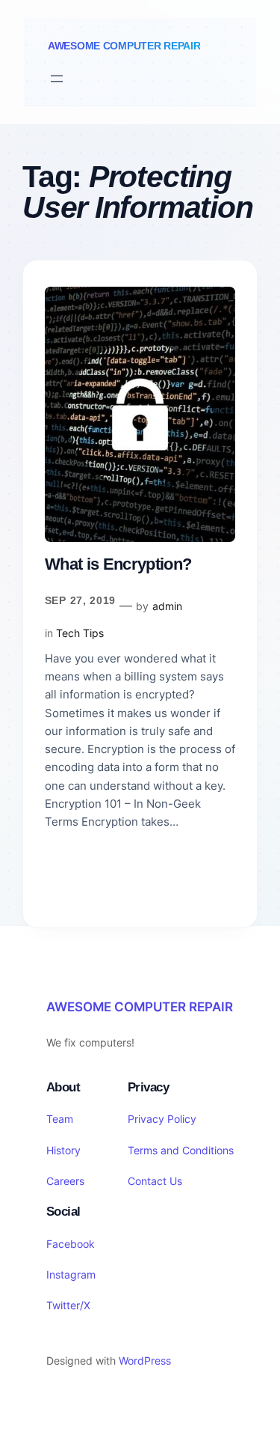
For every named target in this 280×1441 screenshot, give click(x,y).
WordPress (145, 1360)
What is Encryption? (118, 564)
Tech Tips (80, 633)
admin (167, 606)
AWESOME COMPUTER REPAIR (124, 46)
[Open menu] (57, 79)
